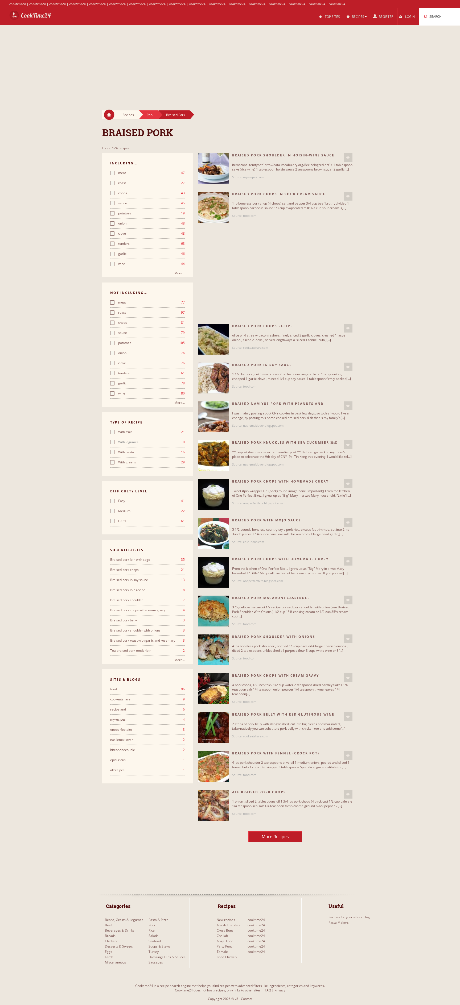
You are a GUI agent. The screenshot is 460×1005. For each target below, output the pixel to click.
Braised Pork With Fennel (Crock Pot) (275, 753)
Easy (151, 501)
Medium (151, 511)
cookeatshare (147, 699)
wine (151, 264)
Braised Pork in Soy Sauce (262, 365)
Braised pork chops (147, 570)
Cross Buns (225, 930)
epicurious (147, 760)
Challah (222, 935)
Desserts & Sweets (119, 946)
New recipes (226, 919)
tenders (151, 244)
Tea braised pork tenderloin (147, 651)
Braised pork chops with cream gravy (147, 610)
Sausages (156, 962)
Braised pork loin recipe (147, 590)
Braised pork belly (147, 620)
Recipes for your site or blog (349, 917)
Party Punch (225, 946)
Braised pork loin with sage (147, 560)
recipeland (147, 709)
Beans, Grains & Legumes (124, 919)
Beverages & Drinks (119, 930)
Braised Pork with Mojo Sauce (266, 520)
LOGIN (410, 16)
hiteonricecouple (147, 750)
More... (179, 273)
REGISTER (386, 16)
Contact (246, 998)
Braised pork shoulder (147, 600)
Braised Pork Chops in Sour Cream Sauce (278, 194)
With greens (151, 462)
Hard (151, 521)
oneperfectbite (147, 730)
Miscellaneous (115, 962)
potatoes (151, 213)
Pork (150, 115)
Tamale (222, 951)
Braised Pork (175, 115)
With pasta (151, 452)
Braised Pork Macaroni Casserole (271, 598)
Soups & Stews (159, 946)
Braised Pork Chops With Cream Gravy (275, 675)
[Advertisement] (230, 63)
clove (151, 233)
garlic (151, 254)
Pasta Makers (338, 922)
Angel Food (225, 941)
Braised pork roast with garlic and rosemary (147, 640)
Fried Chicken (227, 957)
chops (151, 193)
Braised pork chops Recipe (262, 326)
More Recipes (275, 837)
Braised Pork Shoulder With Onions (273, 636)
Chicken (111, 941)
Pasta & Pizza (159, 919)
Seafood (155, 941)
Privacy (279, 990)
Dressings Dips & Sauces (167, 957)
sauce (151, 203)
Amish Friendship (229, 925)
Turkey (154, 951)
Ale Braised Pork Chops (259, 792)
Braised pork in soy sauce (147, 580)
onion (151, 223)
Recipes (128, 115)
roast (151, 183)
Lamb (109, 957)
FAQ (268, 990)
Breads (110, 935)
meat (151, 173)
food (147, 689)
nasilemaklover (147, 740)
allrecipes (147, 770)
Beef (108, 925)
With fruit (151, 432)
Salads (153, 935)
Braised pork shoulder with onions (147, 630)
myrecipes (147, 719)
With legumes (151, 442)
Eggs (108, 951)
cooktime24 (17, 4)
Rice (152, 930)
